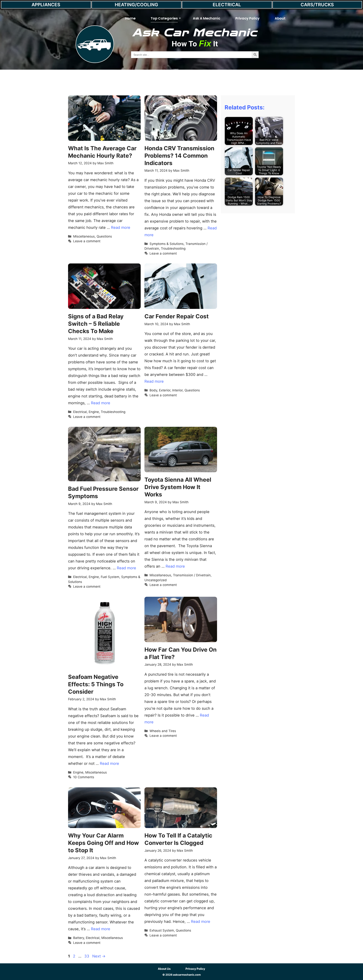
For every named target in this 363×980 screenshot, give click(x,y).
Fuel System (110, 577)
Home (130, 18)
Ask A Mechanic (206, 18)
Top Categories (164, 18)
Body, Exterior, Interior (166, 390)
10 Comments (83, 777)
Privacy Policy (247, 18)
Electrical (80, 412)
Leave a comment (86, 241)
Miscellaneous (84, 236)
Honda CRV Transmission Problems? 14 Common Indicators (179, 155)
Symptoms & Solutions (167, 244)
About (280, 18)
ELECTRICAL (227, 4)
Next (98, 956)
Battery (78, 938)
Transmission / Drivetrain (192, 575)
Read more (120, 227)
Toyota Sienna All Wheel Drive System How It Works (177, 487)
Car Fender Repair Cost (176, 316)
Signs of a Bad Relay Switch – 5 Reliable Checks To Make (96, 323)
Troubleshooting (173, 248)
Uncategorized (155, 580)
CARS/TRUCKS (317, 4)
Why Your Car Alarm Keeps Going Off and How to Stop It (103, 843)
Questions (104, 236)
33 (87, 956)
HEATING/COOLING (136, 4)
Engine (94, 412)
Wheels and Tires (163, 731)
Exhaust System (162, 930)
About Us (164, 969)
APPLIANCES (46, 4)
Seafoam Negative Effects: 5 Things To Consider (95, 684)
